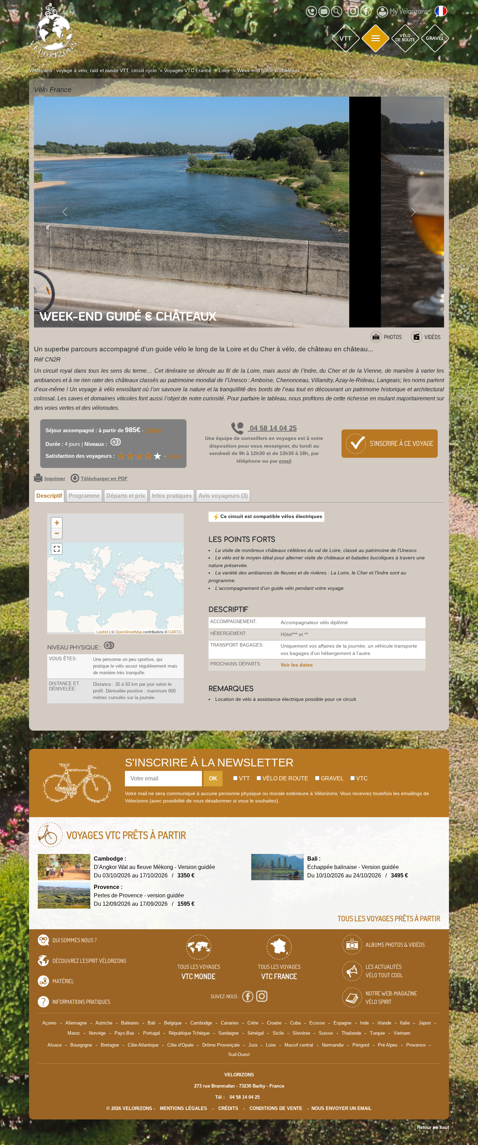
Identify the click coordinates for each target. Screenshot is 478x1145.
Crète (252, 1023)
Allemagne (76, 1023)
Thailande (351, 1033)
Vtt (244, 778)
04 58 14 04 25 (272, 428)
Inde (364, 1023)
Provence (416, 1045)
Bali (151, 1023)
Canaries (230, 1023)
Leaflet (102, 631)
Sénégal (255, 1033)
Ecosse (317, 1023)
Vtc (361, 778)
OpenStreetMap (128, 631)
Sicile (278, 1033)
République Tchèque (189, 1033)
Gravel (331, 778)
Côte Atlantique (143, 1045)
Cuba (295, 1023)
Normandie (333, 1045)
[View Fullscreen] (56, 549)
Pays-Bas (124, 1033)
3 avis (174, 456)
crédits (228, 1108)
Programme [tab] (84, 496)
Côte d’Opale (180, 1045)
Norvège (97, 1033)
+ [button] (57, 522)
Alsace (55, 1045)
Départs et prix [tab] (125, 496)
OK (213, 778)
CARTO (175, 631)
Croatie (274, 1023)
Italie (405, 1023)
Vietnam (402, 1033)
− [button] (57, 533)
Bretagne (110, 1045)
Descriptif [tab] (49, 496)
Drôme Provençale (221, 1045)
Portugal (151, 1033)
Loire (271, 1045)
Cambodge (201, 1023)
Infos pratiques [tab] (172, 496)
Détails (153, 430)
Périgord (360, 1045)
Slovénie (301, 1033)
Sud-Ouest (239, 1054)
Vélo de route (284, 778)
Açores (49, 1023)
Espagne (342, 1023)
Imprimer (54, 478)
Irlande (384, 1023)
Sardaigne (228, 1033)
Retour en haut (433, 1127)
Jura (252, 1045)
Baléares (130, 1023)
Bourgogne (81, 1045)
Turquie (377, 1033)
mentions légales (183, 1108)
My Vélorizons (409, 10)
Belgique (173, 1023)
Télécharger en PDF (104, 478)
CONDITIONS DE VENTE (275, 1108)
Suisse (326, 1033)
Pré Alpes (388, 1045)
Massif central (298, 1045)
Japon (425, 1023)
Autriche (104, 1023)
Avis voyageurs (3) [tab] (223, 496)
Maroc (74, 1033)
